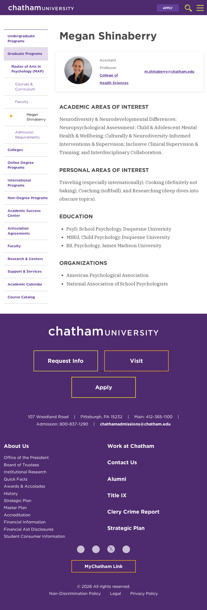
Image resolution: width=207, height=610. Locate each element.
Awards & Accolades (24, 486)
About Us (16, 446)
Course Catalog (21, 297)
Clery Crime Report (133, 512)
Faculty (21, 102)
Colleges (15, 150)
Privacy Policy (144, 593)
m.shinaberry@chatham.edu (169, 71)
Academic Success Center (24, 213)
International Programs (19, 182)
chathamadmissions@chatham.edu (135, 424)
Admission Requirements (27, 134)
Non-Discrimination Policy (75, 593)
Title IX (116, 495)
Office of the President (26, 457)
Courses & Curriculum (25, 86)
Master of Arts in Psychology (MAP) (27, 69)
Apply (168, 8)
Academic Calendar (25, 284)
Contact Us (122, 462)
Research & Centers (25, 259)
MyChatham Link (104, 566)
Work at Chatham (130, 446)
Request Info (66, 360)
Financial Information (25, 522)
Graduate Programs (25, 54)
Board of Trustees (21, 464)
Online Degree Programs (21, 165)
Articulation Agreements (19, 230)
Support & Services (25, 271)
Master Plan (15, 507)
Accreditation (17, 515)
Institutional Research (25, 472)
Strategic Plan (17, 500)
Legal (115, 593)
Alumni (116, 479)
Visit (136, 360)
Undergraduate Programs (21, 38)
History (11, 493)
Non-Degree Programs (28, 198)
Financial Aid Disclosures (29, 529)
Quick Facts (16, 479)
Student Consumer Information (34, 536)
